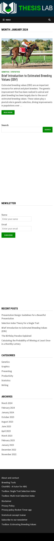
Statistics (15, 72)
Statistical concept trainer (14, 515)
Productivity (7, 375)
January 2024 (8, 412)
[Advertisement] (27, 167)
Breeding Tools (9, 482)
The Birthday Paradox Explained (16, 335)
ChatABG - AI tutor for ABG (14, 486)
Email (4, 224)
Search (5, 125)
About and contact (10, 477)
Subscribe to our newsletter (14, 519)
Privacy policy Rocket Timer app (17, 509)
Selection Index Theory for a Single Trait (20, 323)
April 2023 (6, 431)
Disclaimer (6, 501)
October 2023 (8, 417)
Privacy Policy (8, 505)
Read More (9, 112)
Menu (8, 19)
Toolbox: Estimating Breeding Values (19, 524)
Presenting (7, 371)
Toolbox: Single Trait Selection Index (19, 491)
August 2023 (7, 421)
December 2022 (9, 449)
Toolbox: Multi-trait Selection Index (18, 495)
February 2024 (8, 407)
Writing (5, 385)
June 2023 (6, 426)
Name (4, 214)
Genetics (5, 72)
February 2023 (8, 440)
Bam (27, 537)
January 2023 (8, 445)
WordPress (16, 537)
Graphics (6, 366)
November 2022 (9, 454)
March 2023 (7, 435)
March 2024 (7, 403)
